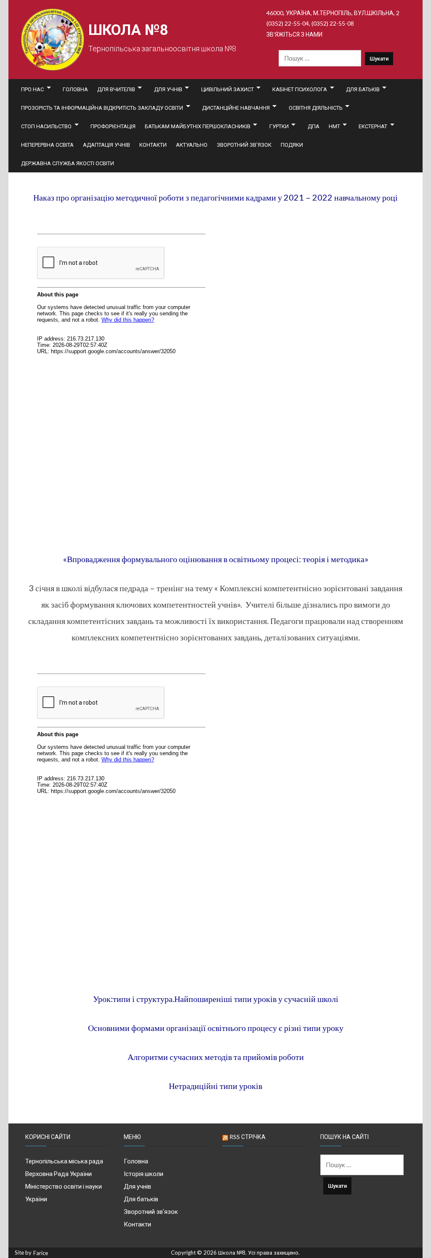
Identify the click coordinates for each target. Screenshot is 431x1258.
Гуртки (279, 126)
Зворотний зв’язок (244, 144)
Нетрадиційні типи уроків (215, 1086)
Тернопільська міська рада (64, 1161)
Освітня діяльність (316, 107)
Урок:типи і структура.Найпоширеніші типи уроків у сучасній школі (215, 999)
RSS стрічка (247, 1136)
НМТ (334, 126)
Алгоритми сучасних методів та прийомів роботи (216, 1057)
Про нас (32, 89)
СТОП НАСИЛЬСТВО (46, 126)
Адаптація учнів (106, 144)
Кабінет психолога (299, 89)
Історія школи (143, 1173)
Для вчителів (116, 89)
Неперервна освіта (47, 144)
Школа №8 (128, 30)
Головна (75, 89)
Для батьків (363, 89)
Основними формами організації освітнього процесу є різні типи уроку (215, 1028)
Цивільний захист (227, 89)
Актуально (192, 144)
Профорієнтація (113, 126)
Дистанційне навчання (236, 107)
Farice (40, 1253)
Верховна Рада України (58, 1173)
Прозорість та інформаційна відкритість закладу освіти (102, 107)
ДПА (313, 126)
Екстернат (373, 126)
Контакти (153, 144)
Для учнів (168, 89)
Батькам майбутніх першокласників (197, 126)
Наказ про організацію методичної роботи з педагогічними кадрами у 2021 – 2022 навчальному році (215, 197)
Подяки (292, 144)
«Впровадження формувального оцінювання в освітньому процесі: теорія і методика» (215, 559)
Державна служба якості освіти (67, 163)
